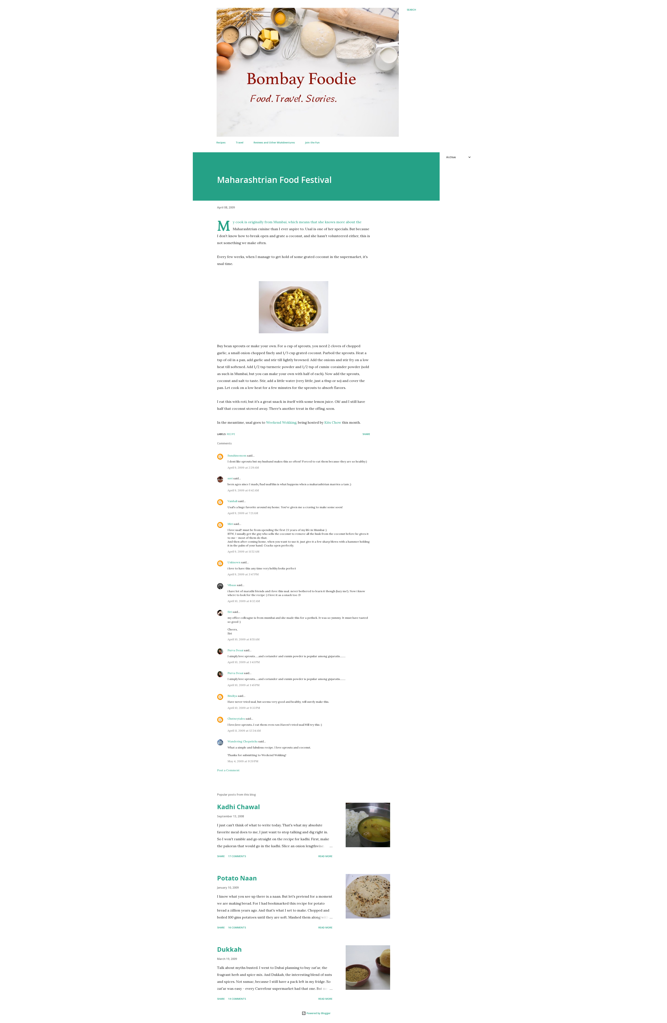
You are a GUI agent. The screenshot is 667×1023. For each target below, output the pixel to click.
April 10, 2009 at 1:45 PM (244, 685)
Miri (230, 524)
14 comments (237, 998)
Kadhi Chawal (238, 807)
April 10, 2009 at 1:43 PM (244, 662)
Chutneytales (236, 718)
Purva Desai (235, 650)
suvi (230, 478)
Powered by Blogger (318, 1013)
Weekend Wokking (281, 422)
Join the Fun (312, 142)
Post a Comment (228, 770)
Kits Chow (332, 422)
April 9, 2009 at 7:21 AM (243, 513)
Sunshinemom (237, 455)
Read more (325, 856)
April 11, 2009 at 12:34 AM (244, 730)
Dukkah (229, 949)
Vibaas (232, 585)
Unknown (234, 562)
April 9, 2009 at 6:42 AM (243, 490)
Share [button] (366, 434)
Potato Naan (237, 878)
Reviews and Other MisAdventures (274, 142)
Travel (239, 142)
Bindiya (232, 696)
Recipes (220, 142)
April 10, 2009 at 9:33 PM (244, 708)
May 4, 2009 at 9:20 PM (243, 761)
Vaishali (232, 501)
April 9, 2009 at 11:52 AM (243, 551)
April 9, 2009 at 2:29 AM (243, 467)
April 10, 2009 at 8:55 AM (244, 639)
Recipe (231, 434)
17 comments (237, 856)
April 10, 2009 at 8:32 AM (244, 601)
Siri (230, 612)
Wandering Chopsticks (243, 741)
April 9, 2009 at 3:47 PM (243, 574)
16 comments (237, 927)
